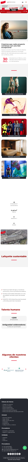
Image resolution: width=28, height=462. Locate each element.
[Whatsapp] (20, 454)
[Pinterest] (17, 454)
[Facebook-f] (11, 454)
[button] (22, 2)
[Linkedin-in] (13, 454)
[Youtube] (15, 454)
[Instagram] (8, 454)
